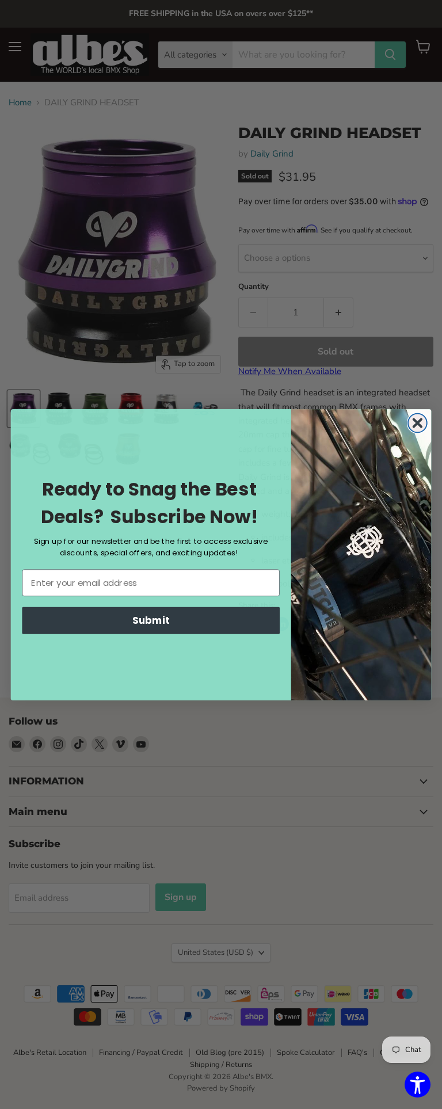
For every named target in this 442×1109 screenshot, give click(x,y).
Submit (150, 620)
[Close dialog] (417, 422)
